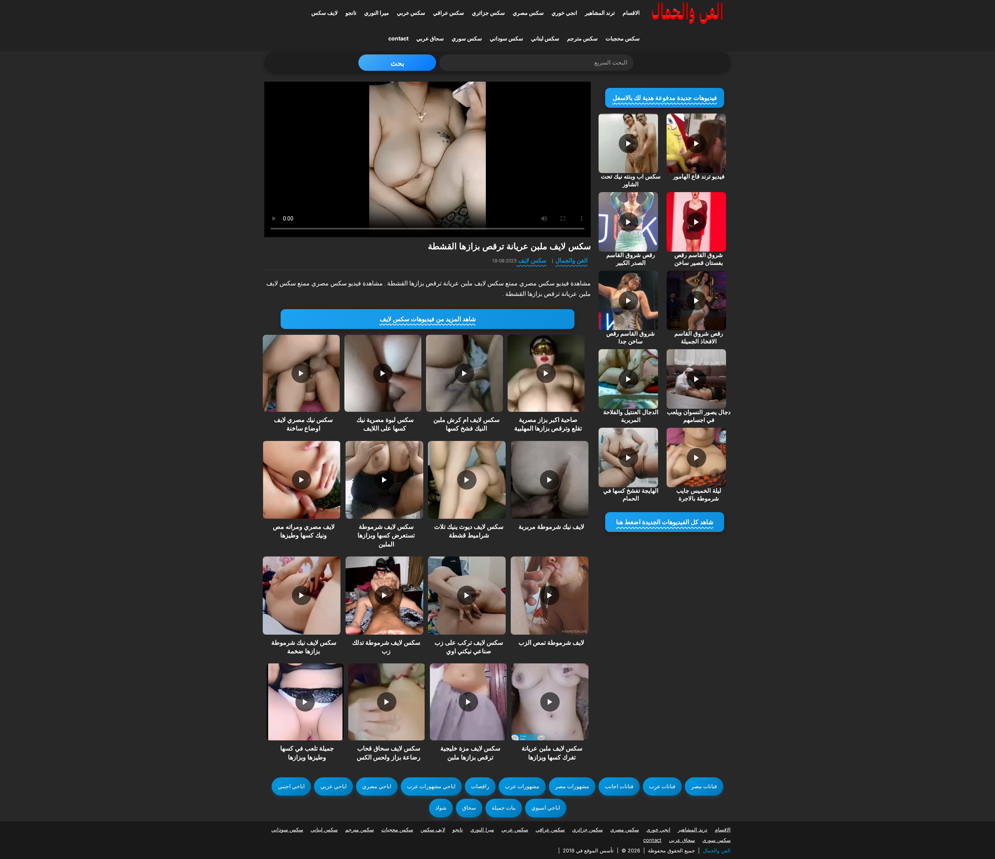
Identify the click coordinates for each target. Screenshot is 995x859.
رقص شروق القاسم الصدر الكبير (630, 259)
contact (398, 38)
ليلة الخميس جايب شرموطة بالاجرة (698, 494)
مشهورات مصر (572, 786)
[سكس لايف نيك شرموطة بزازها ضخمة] (301, 595)
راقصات (480, 786)
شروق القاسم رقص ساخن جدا (630, 337)
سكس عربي (411, 12)
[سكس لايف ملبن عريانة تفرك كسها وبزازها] (549, 701)
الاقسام (631, 12)
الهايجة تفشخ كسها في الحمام (630, 494)
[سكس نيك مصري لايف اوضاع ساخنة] (301, 373)
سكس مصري (528, 12)
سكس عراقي (448, 12)
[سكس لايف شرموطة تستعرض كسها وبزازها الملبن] (384, 480)
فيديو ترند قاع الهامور (698, 176)
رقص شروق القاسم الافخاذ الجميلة (698, 337)
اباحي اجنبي (291, 786)
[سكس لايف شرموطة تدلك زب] (384, 595)
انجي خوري (564, 12)
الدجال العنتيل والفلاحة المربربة (630, 416)
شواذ (441, 808)
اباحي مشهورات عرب (431, 786)
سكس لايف (532, 260)
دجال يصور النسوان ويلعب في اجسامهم (699, 416)
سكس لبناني (545, 38)
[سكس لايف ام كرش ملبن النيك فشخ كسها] (464, 373)
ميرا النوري (376, 12)
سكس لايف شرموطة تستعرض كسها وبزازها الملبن (386, 535)
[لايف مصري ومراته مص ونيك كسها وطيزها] (301, 480)
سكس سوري (467, 38)
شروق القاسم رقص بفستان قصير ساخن (698, 259)
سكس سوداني (506, 38)
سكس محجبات (623, 38)
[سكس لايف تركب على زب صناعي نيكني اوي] (467, 595)
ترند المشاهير (600, 12)
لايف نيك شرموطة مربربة (551, 526)
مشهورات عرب (522, 786)
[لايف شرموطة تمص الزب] (549, 595)
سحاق (469, 808)
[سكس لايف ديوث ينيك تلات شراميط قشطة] (467, 480)
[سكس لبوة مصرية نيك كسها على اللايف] (382, 373)
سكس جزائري (488, 12)
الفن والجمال (571, 260)
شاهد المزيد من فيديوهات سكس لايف (428, 319)
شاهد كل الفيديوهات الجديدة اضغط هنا (664, 522)
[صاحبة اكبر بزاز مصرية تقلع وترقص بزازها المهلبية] (546, 373)
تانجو (351, 12)
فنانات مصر (704, 786)
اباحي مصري (376, 786)
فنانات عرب (662, 786)
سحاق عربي (430, 38)
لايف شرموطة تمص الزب (551, 642)
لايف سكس (324, 12)
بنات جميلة (504, 808)
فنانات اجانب (619, 786)
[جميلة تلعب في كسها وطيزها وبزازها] (305, 701)
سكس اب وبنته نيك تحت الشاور (631, 180)
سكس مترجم (582, 38)
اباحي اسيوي (545, 808)
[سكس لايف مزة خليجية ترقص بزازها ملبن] (468, 701)
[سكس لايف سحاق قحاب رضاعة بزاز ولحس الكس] (386, 701)
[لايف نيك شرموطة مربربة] (549, 480)
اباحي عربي (333, 786)
